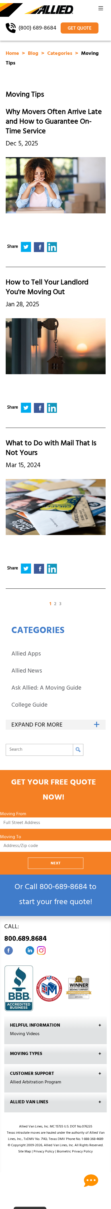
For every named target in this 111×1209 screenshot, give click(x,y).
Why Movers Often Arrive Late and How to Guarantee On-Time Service (54, 122)
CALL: (25, 934)
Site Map (24, 1152)
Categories (60, 54)
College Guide (29, 705)
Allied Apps (26, 654)
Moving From (13, 814)
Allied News (26, 671)
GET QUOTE (80, 28)
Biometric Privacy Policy (75, 1152)
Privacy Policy (44, 1152)
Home (13, 54)
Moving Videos (25, 1034)
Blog (34, 54)
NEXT (56, 863)
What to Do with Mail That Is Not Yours (51, 449)
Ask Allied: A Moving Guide (46, 688)
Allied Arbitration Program (35, 1082)
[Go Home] (36, 10)
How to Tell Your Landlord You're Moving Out (47, 288)
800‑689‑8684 (63, 887)
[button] (100, 10)
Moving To (10, 837)
